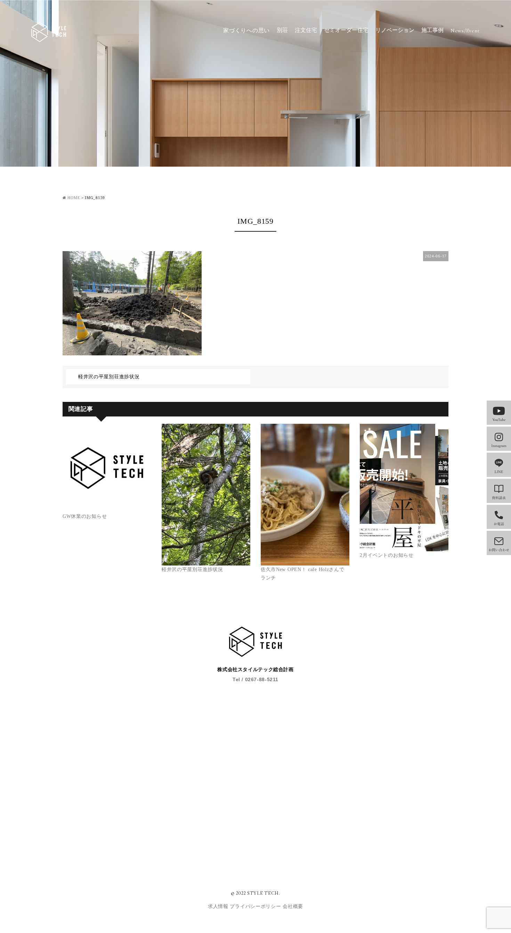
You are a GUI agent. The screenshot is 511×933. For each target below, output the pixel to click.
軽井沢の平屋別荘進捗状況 (108, 376)
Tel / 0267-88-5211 (255, 679)
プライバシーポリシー (256, 906)
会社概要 (293, 906)
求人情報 (219, 906)
